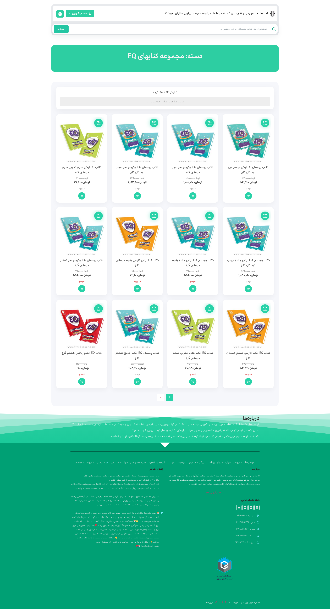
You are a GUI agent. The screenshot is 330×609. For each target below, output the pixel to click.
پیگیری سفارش (183, 13)
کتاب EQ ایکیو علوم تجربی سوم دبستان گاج (81, 170)
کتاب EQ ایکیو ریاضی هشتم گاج (82, 353)
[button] (79, 13)
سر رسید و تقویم (245, 13)
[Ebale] (245, 507)
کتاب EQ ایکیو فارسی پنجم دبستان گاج (137, 263)
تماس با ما (219, 13)
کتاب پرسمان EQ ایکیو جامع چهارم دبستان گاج (248, 263)
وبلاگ (230, 13)
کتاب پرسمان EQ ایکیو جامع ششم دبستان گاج (81, 263)
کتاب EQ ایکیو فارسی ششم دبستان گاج (248, 356)
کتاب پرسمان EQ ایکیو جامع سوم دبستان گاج (137, 170)
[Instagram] (257, 507)
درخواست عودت (202, 13)
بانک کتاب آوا (221, 603)
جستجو (61, 29)
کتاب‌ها (264, 13)
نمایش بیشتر (213, 492)
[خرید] (248, 196)
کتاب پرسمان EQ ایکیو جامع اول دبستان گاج (248, 170)
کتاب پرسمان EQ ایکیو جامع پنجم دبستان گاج (193, 263)
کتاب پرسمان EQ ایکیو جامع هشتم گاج (137, 356)
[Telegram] (251, 507)
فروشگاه (168, 13)
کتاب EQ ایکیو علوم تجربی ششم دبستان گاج (193, 356)
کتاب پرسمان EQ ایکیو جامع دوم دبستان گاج (192, 170)
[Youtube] (238, 507)
